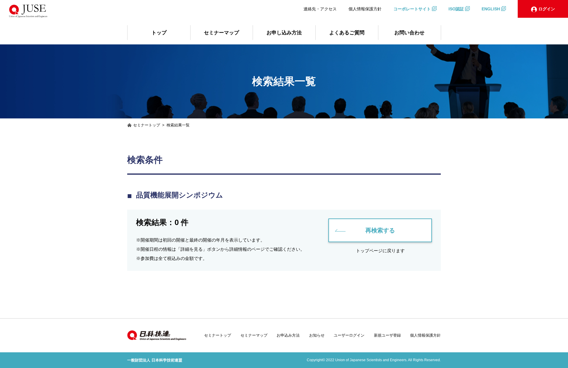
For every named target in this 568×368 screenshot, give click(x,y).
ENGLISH (491, 9)
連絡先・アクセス (320, 9)
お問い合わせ (409, 33)
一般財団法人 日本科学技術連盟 (154, 360)
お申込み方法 (288, 335)
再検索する (380, 230)
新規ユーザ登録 (387, 335)
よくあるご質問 (346, 33)
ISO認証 (456, 9)
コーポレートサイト (412, 9)
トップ (159, 33)
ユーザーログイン (349, 335)
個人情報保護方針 (365, 9)
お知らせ (317, 335)
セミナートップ (217, 335)
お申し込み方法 (284, 33)
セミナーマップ (221, 33)
